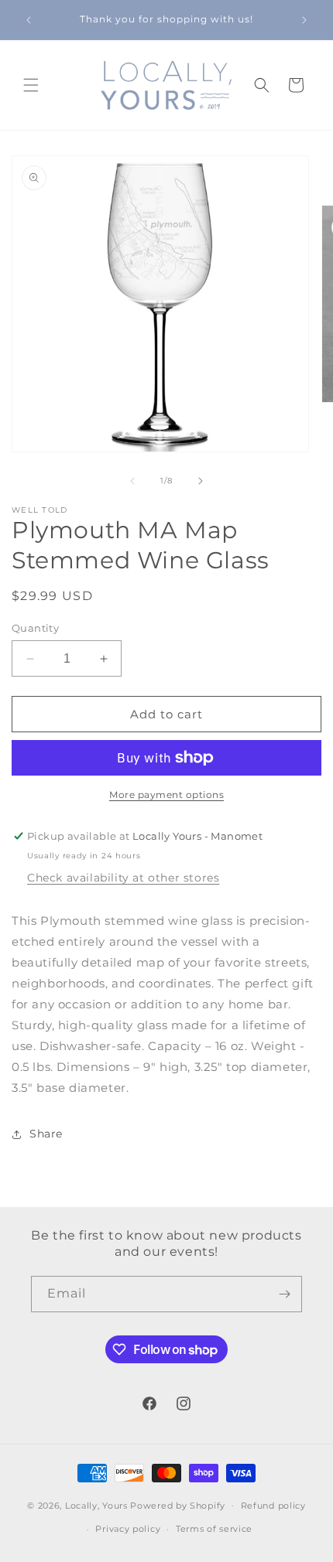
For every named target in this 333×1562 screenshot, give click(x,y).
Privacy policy (127, 1528)
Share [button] (46, 1134)
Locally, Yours (96, 1504)
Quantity (35, 628)
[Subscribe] (284, 1294)
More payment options (166, 794)
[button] (31, 85)
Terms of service (214, 1528)
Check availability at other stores (123, 878)
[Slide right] (201, 481)
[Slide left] (132, 481)
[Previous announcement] (29, 20)
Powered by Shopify (177, 1504)
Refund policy (273, 1505)
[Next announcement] (304, 20)
